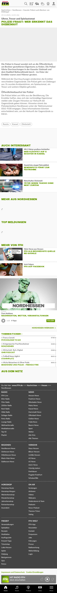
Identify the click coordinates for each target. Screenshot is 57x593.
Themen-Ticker (11, 334)
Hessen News (33, 396)
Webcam (48, 3)
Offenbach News (34, 415)
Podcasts (31, 505)
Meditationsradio (7, 429)
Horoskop (6, 485)
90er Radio (5, 402)
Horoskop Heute (7, 488)
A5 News (32, 462)
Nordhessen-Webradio (43, 328)
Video (40, 590)
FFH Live (4, 396)
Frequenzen (32, 534)
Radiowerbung (33, 547)
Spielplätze (5, 528)
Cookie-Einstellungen (34, 572)
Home (6, 590)
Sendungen (32, 488)
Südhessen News (7, 462)
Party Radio (5, 419)
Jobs (30, 538)
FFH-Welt (33, 521)
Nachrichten (5, 10)
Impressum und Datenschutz (13, 572)
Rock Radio (5, 409)
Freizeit (5, 521)
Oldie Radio (5, 412)
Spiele (3, 551)
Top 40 (3, 432)
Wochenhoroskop (7, 495)
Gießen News (33, 419)
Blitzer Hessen (34, 452)
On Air (31, 485)
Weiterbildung (33, 551)
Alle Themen (33, 438)
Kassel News (33, 409)
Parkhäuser (32, 471)
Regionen (6, 445)
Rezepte (4, 531)
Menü (51, 590)
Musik (17, 590)
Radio (4, 392)
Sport (30, 429)
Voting (30, 514)
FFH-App (31, 524)
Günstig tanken (34, 468)
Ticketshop (5, 544)
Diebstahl (26, 124)
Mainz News (33, 405)
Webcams (32, 498)
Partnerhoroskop (7, 505)
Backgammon (6, 557)
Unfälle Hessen (34, 455)
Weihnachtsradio (7, 425)
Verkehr (32, 445)
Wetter (43, 3)
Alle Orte (31, 435)
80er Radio (5, 399)
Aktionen (31, 491)
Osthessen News (7, 452)
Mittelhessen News (8, 455)
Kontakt (31, 531)
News (31, 392)
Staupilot (37, 3)
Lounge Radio (6, 422)
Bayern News (33, 425)
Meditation (5, 534)
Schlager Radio (6, 415)
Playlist (31, 3)
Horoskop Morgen (8, 491)
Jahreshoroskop (7, 501)
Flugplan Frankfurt (35, 475)
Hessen (44, 385)
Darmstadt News (34, 412)
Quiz (3, 561)
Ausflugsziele (6, 538)
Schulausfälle (33, 478)
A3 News (32, 458)
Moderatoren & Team (36, 501)
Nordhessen (16, 10)
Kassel (15, 124)
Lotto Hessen (6, 547)
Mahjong (4, 554)
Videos (31, 495)
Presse (31, 544)
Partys (3, 564)
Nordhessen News (8, 448)
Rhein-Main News (8, 458)
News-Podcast (34, 508)
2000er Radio (6, 405)
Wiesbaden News (35, 402)
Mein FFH (54, 3)
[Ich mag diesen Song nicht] (52, 579)
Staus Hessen (33, 448)
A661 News (33, 465)
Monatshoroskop (7, 498)
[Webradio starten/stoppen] (47, 579)
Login (30, 554)
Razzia (6, 124)
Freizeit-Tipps (6, 541)
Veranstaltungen (7, 524)
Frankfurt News (34, 399)
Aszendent (5, 508)
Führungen (32, 541)
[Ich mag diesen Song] (42, 579)
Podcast (28, 590)
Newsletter (32, 528)
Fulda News (32, 422)
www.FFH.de (17, 385)
